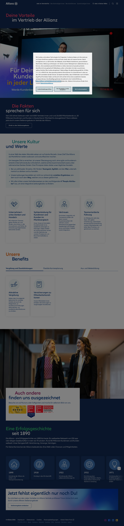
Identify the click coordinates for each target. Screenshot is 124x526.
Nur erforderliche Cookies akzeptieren (63, 89)
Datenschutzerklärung (46, 83)
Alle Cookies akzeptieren (81, 89)
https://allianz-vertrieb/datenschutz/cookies (48, 81)
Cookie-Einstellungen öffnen (44, 89)
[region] (62, 73)
